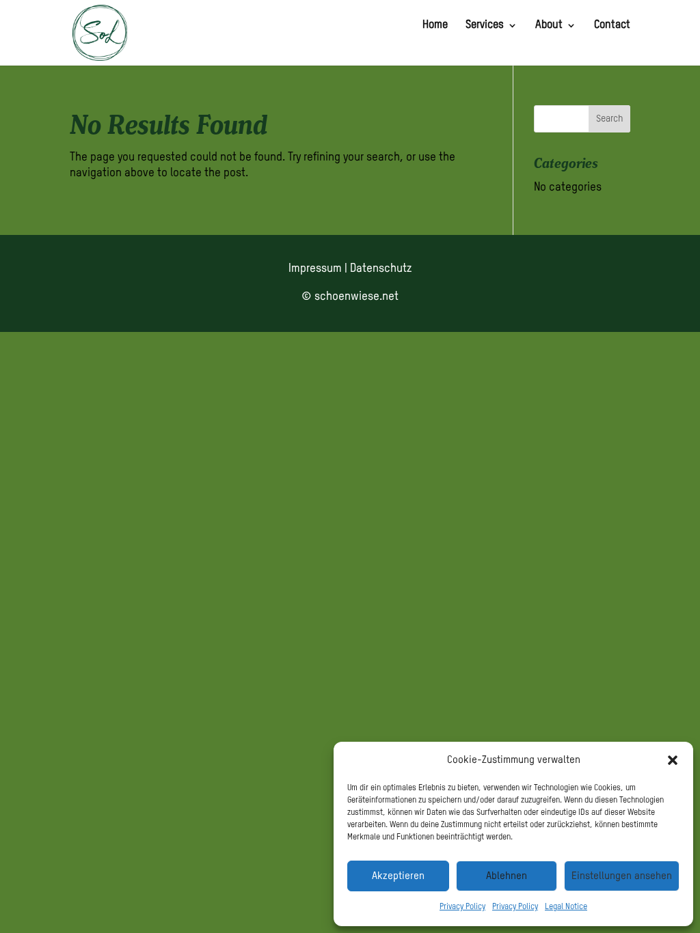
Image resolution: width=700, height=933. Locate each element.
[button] (672, 760)
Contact (612, 25)
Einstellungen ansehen (621, 876)
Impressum (315, 269)
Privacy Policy (462, 907)
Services (485, 25)
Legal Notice (566, 907)
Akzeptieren (398, 876)
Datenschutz (381, 269)
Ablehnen (506, 876)
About (549, 25)
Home (435, 25)
